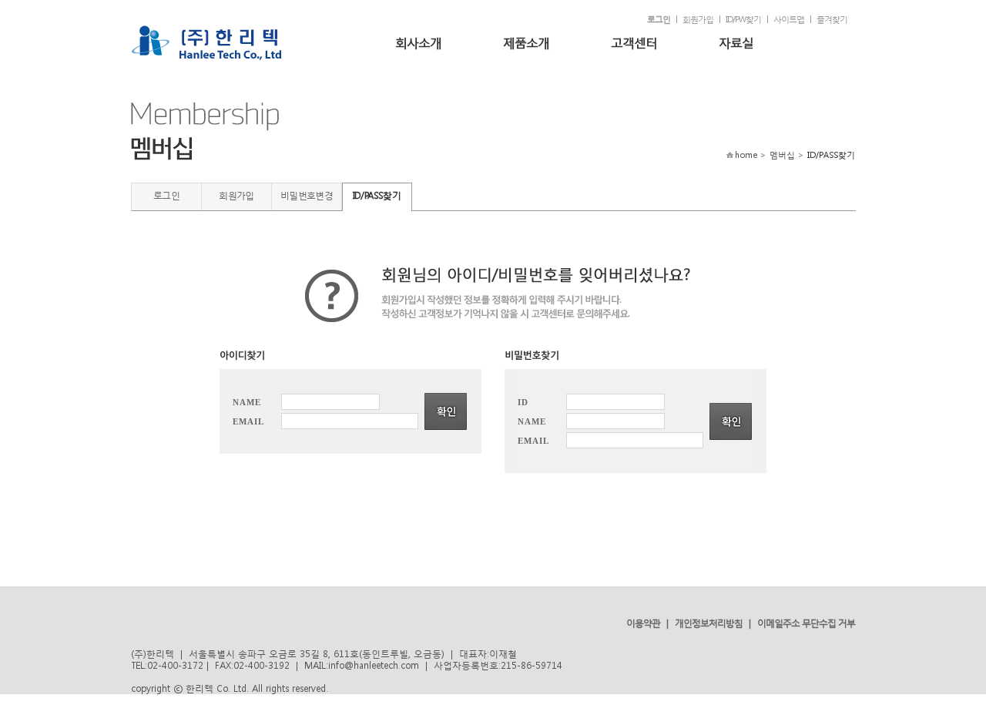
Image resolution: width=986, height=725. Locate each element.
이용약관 (643, 623)
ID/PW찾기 (743, 20)
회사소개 (418, 42)
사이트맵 (788, 20)
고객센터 (634, 42)
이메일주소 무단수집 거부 (806, 623)
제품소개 (526, 42)
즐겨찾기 (832, 20)
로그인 (658, 20)
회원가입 (697, 20)
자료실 (736, 42)
